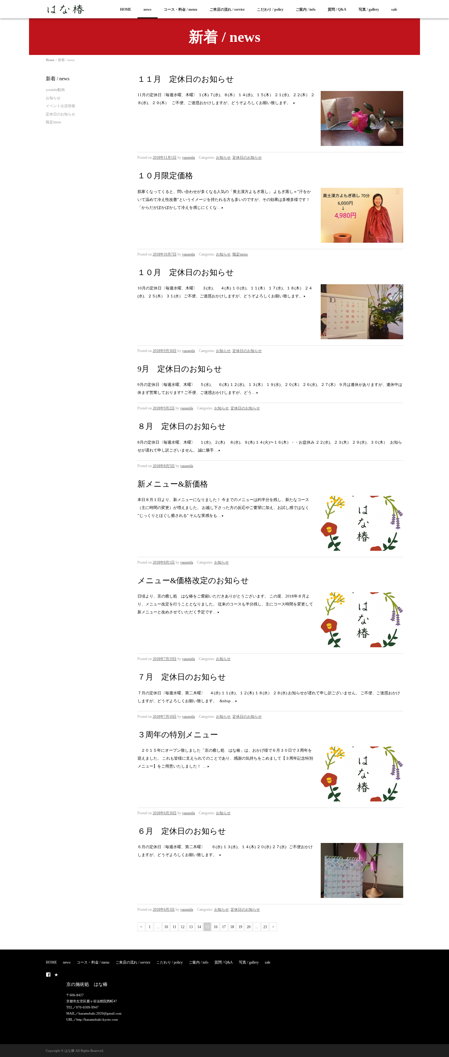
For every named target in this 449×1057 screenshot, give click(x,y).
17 (224, 927)
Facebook (48, 974)
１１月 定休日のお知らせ (185, 79)
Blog (56, 974)
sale (394, 9)
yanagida (188, 157)
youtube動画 (55, 90)
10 (166, 927)
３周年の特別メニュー (177, 734)
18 (232, 927)
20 (248, 927)
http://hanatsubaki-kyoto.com (97, 1019)
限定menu (240, 254)
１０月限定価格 (165, 175)
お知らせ (223, 157)
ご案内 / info (306, 9)
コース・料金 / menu (180, 9)
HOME (125, 9)
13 (191, 927)
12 (182, 927)
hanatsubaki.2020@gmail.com (100, 1013)
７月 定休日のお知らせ (181, 677)
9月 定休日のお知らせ (179, 369)
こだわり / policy (270, 9)
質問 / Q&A (337, 9)
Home (50, 60)
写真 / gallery (369, 9)
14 (199, 927)
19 (240, 927)
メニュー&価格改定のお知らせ (193, 580)
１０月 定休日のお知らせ (185, 272)
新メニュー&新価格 (172, 484)
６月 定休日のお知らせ (181, 831)
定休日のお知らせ (247, 157)
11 (174, 927)
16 (215, 927)
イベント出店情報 (60, 106)
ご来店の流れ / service (227, 9)
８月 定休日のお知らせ (181, 426)
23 (265, 927)
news (147, 9)
